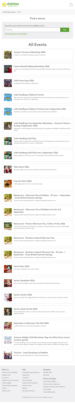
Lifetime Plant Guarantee (9, 385)
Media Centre (6, 391)
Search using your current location (16, 34)
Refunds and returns (28, 391)
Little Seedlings (6, 383)
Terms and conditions (50, 381)
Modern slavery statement (51, 384)
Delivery (24, 388)
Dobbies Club (6, 375)
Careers (4, 388)
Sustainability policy (49, 392)
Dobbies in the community (10, 380)
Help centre (25, 375)
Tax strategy (47, 389)
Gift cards (46, 375)
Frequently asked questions (30, 372)
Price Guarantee (27, 380)
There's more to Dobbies (9, 372)
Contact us (25, 378)
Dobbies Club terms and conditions (54, 387)
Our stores (5, 378)
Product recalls (26, 385)
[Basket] (71, 4)
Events (13, 12)
